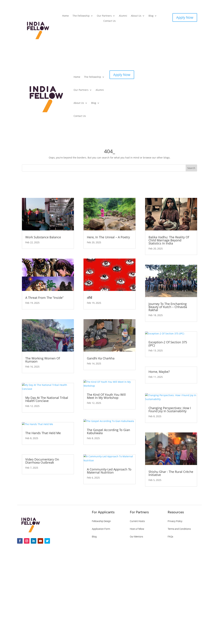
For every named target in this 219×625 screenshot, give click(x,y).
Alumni (123, 16)
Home (65, 16)
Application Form (101, 529)
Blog (151, 16)
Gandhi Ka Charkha (100, 358)
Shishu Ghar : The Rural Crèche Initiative (171, 473)
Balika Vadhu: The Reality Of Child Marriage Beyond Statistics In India (169, 240)
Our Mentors (136, 536)
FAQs (170, 536)
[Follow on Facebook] (20, 541)
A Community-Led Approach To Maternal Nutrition (109, 470)
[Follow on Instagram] (26, 541)
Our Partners (104, 16)
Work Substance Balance (43, 237)
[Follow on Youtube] (40, 541)
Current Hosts (137, 521)
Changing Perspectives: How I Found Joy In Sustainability (170, 409)
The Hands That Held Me (43, 433)
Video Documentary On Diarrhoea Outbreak (42, 460)
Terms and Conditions (179, 529)
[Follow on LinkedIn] (33, 541)
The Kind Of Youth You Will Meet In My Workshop (106, 396)
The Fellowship (81, 16)
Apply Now (184, 17)
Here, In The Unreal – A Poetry (108, 237)
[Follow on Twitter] (47, 541)
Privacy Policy (175, 521)
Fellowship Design (101, 521)
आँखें (89, 298)
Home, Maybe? (159, 372)
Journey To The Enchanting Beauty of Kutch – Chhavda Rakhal (168, 307)
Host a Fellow (137, 529)
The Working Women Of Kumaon (42, 359)
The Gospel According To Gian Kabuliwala (108, 431)
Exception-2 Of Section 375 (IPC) (168, 343)
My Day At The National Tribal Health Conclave (46, 399)
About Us (136, 16)
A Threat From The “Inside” (44, 298)
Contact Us (109, 21)
